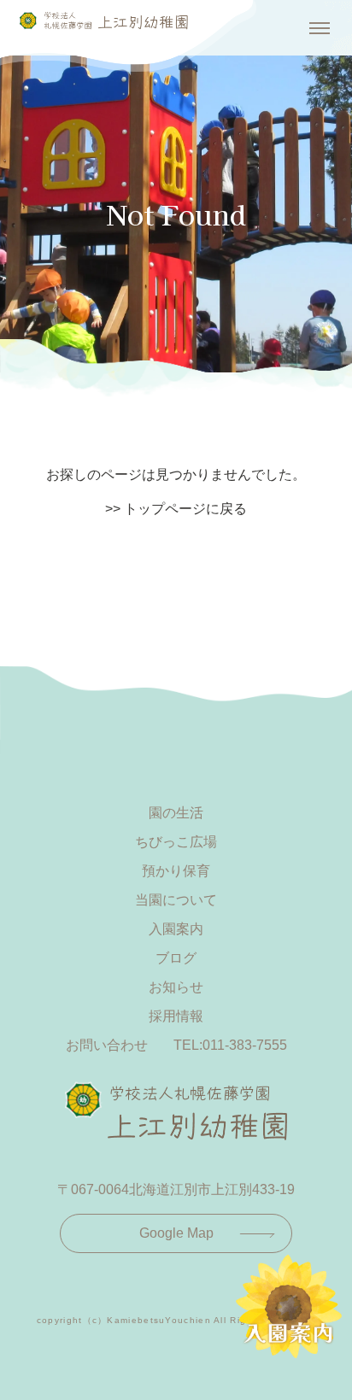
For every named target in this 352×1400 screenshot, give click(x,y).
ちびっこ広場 (176, 842)
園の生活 (176, 812)
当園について (176, 900)
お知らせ (176, 987)
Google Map (176, 1233)
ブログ (176, 958)
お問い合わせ (107, 1045)
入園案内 (176, 929)
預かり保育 (176, 871)
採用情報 (176, 1016)
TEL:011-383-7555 (230, 1045)
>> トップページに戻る (176, 508)
